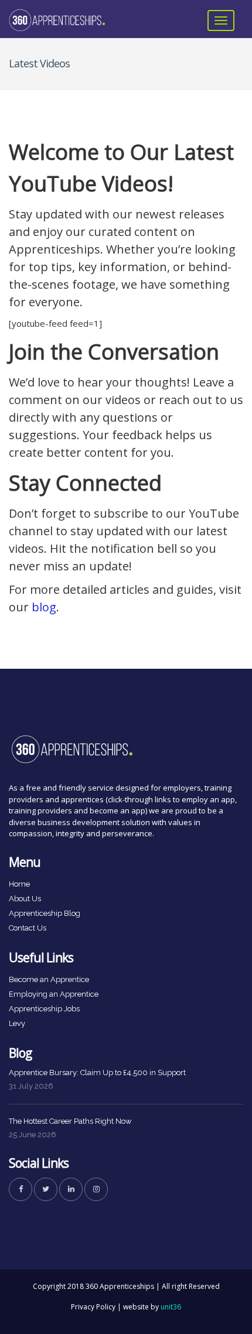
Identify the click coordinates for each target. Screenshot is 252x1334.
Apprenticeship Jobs (44, 1008)
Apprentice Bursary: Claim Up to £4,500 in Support (97, 1072)
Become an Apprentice (49, 979)
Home (19, 884)
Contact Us (27, 927)
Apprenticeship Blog (44, 913)
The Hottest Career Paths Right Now (70, 1121)
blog (44, 607)
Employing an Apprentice (53, 994)
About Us (25, 898)
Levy (17, 1023)
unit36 (171, 1307)
